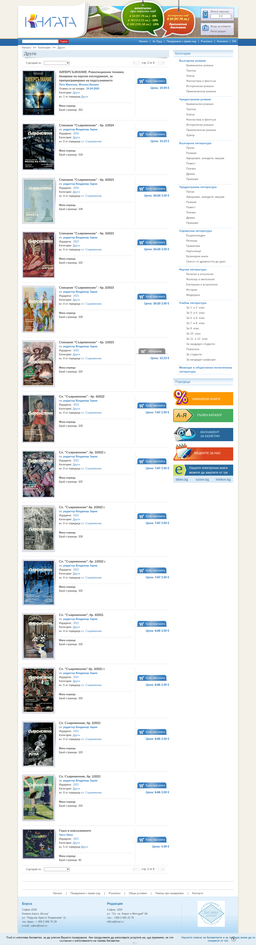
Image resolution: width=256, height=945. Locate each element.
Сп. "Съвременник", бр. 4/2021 (81, 615)
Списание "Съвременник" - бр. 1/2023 (86, 342)
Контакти (222, 41)
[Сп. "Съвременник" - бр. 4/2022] (38, 419)
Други (61, 47)
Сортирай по (34, 62)
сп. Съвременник (91, 141)
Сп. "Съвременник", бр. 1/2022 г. (82, 561)
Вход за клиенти (221, 26)
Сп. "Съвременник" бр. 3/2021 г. (82, 669)
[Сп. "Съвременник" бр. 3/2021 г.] (38, 691)
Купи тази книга (155, 80)
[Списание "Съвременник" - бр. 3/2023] (38, 255)
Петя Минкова (68, 84)
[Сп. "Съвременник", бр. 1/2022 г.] (38, 583)
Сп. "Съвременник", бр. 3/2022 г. (82, 452)
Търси (63, 41)
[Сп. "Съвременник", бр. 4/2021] (38, 637)
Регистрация (218, 31)
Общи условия (138, 893)
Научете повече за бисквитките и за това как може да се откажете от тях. (218, 939)
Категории (44, 47)
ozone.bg (202, 479)
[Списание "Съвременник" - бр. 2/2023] (38, 310)
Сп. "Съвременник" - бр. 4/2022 (81, 396)
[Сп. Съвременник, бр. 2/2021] (38, 744)
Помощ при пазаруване (169, 893)
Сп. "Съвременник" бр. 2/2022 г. (82, 507)
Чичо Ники (66, 834)
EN (234, 41)
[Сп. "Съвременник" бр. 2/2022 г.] (38, 529)
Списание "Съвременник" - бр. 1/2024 (86, 125)
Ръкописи (206, 41)
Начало (143, 41)
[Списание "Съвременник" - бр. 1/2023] (38, 364)
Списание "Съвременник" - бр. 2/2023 (86, 287)
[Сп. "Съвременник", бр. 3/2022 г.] (38, 474)
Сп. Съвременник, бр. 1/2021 (80, 776)
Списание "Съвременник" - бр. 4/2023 (86, 179)
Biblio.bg (182, 479)
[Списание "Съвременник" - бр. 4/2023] (38, 201)
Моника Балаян (89, 84)
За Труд (157, 41)
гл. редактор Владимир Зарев (78, 129)
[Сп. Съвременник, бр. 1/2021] (38, 798)
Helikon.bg (223, 479)
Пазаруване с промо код (181, 41)
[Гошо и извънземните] (38, 845)
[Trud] (55, 36)
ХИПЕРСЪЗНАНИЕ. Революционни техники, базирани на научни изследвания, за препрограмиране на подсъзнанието (91, 76)
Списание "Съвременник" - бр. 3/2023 (86, 233)
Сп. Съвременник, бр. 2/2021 (80, 723)
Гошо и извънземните (75, 830)
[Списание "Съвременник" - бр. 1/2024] (38, 147)
